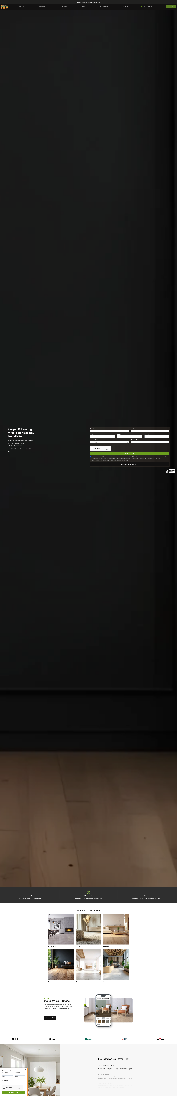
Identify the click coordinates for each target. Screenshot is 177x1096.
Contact (125, 7)
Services (64, 7)
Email (92, 434)
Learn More (97, 2)
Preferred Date (94, 439)
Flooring (21, 7)
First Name (93, 429)
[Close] (25, 1069)
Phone (119, 434)
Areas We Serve (104, 7)
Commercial (43, 7)
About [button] (83, 7)
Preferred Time (135, 439)
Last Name (134, 429)
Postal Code (148, 434)
